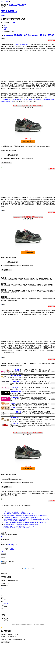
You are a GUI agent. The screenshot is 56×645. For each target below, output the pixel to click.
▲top (2, 551)
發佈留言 (3, 563)
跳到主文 (3, 15)
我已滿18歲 (3, 642)
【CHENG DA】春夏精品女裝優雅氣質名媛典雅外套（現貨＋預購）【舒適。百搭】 (25, 522)
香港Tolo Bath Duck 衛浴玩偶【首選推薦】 (14, 512)
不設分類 (12, 22)
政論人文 (12, 549)
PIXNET (17, 624)
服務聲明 (42, 624)
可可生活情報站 (9, 11)
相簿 (5, 25)
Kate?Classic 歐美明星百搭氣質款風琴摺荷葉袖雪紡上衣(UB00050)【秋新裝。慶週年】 (26, 515)
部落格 (5, 27)
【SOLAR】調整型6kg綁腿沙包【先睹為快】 (15, 521)
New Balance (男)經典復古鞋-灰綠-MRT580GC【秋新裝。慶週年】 (29, 35)
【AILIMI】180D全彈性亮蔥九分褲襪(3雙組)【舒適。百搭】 (19, 526)
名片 (5, 29)
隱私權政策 (36, 624)
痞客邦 (8, 544)
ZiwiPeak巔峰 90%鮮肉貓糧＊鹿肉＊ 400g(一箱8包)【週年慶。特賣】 (21, 517)
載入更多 (3, 554)
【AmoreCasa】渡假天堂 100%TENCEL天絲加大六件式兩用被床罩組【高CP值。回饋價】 (27, 519)
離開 (8, 642)
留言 (12, 544)
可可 (2, 536)
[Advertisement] (28, 67)
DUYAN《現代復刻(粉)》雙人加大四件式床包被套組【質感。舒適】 (21, 524)
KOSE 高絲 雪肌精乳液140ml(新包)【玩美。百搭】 (17, 528)
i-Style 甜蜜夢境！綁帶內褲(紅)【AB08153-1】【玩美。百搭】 (19, 513)
